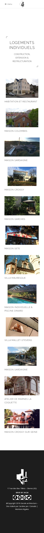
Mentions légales (22, 509)
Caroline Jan (23, 506)
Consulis (33, 506)
